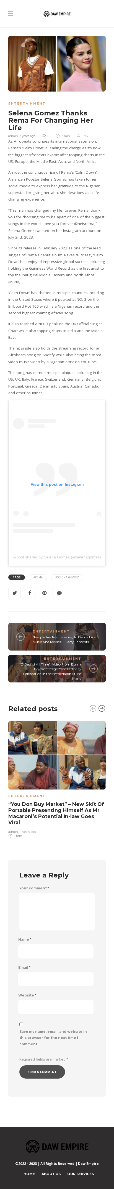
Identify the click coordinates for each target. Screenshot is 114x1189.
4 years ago (27, 832)
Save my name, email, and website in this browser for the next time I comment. (53, 1037)
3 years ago (27, 136)
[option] (57, 778)
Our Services (80, 1174)
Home (29, 1174)
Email (24, 968)
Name (24, 940)
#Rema (38, 577)
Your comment (34, 888)
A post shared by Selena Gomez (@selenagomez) (57, 557)
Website (27, 995)
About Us (51, 1174)
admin (13, 136)
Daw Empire (88, 1163)
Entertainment (27, 103)
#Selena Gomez (67, 577)
